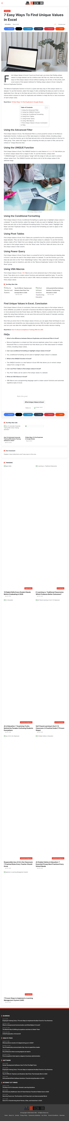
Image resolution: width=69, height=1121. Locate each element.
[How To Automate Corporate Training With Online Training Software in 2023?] (13, 430)
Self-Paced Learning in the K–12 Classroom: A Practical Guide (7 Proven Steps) (50, 728)
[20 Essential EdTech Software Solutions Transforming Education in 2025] (40, 292)
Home (6, 1115)
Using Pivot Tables (28, 116)
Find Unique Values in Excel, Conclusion (34, 123)
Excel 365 (51, 151)
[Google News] (38, 407)
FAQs (23, 125)
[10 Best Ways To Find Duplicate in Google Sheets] (34, 430)
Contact (17, 1115)
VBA (23, 273)
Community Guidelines (34, 1115)
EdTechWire (8, 24)
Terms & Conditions (53, 1115)
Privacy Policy (23, 1115)
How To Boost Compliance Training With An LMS (27, 329)
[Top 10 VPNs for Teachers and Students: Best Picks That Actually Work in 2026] (8, 290)
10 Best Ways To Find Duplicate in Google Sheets (27, 102)
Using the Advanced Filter (30, 110)
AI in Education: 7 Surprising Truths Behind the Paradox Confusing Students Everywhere (18, 728)
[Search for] (67, 4)
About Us (11, 1115)
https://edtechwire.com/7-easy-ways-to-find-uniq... (23, 454)
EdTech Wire (33, 1112)
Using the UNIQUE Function (31, 112)
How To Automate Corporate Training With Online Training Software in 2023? (12, 439)
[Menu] (2, 4)
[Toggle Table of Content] (45, 107)
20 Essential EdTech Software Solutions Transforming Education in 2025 (54, 290)
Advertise (62, 1115)
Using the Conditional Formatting (32, 114)
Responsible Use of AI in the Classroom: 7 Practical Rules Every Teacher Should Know (18, 864)
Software (7, 11)
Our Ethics (44, 1115)
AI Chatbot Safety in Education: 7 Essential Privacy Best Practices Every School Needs (50, 864)
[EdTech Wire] (34, 3)
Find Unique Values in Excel (35, 402)
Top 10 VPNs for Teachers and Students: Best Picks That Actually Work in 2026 (23, 290)
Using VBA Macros (28, 121)
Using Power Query (28, 118)
